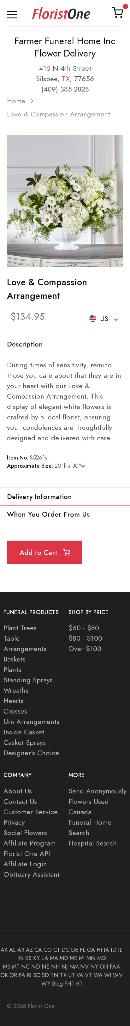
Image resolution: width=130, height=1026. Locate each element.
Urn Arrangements (31, 722)
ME (73, 958)
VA (79, 975)
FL (83, 950)
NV (84, 966)
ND (35, 966)
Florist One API (26, 853)
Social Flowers (25, 833)
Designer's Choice (31, 753)
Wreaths (15, 690)
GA (91, 950)
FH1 (69, 983)
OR (13, 975)
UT (71, 975)
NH (55, 966)
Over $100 (84, 649)
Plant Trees (20, 628)
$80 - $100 (85, 638)
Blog (57, 983)
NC (25, 966)
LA (44, 958)
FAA (115, 966)
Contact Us (20, 801)
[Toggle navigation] (12, 13)
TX (66, 79)
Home (16, 101)
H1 (78, 983)
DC (65, 950)
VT (88, 975)
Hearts (13, 701)
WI (107, 975)
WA (98, 975)
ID (113, 950)
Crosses (15, 711)
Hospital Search (92, 843)
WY (45, 983)
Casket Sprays (24, 742)
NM (74, 966)
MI (82, 958)
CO (48, 950)
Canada (80, 812)
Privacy (14, 822)
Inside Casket (23, 732)
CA (38, 950)
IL (120, 950)
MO (101, 958)
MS (6, 966)
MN (91, 958)
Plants (12, 669)
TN (54, 975)
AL (12, 950)
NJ (65, 966)
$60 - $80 (83, 628)
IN (20, 958)
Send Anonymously (97, 791)
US (104, 318)
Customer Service (30, 812)
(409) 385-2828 (65, 89)
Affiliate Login (25, 864)
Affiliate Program (29, 843)
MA (54, 958)
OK (4, 975)
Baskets (14, 659)
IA (106, 950)
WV (118, 975)
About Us (17, 791)
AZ (29, 950)
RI (29, 975)
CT (56, 950)
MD (64, 958)
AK (4, 950)
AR (20, 950)
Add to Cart (40, 552)
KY (36, 958)
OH (104, 966)
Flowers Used (88, 801)
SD (45, 975)
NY (94, 966)
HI (99, 950)
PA (22, 975)
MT (16, 966)
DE (74, 950)
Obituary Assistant (31, 874)
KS (28, 958)
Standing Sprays (28, 680)
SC (36, 975)
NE (46, 966)
